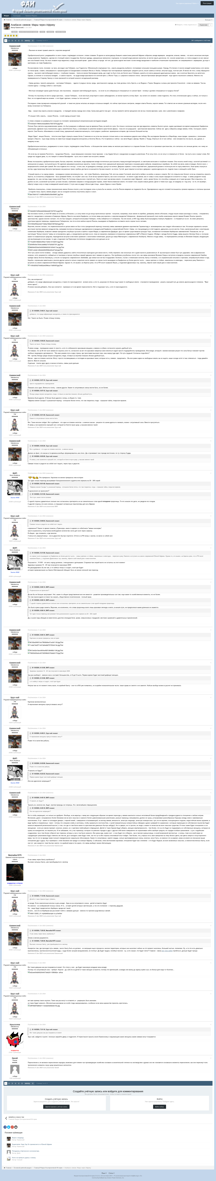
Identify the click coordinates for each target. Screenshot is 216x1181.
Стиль (111, 1173)
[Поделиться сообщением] (210, 46)
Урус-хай (49, 311)
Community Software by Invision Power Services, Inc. (108, 1178)
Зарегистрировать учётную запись (56, 1107)
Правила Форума (31, 16)
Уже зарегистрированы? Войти (187, 3)
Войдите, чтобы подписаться (187, 25)
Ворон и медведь (18, 1138)
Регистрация (207, 3)
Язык (104, 1173)
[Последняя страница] (32, 40)
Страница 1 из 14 (41, 40)
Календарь (17, 16)
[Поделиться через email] (15, 1127)
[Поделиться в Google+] (12, 1127)
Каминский (50, 341)
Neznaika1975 (50, 930)
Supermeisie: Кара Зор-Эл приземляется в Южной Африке (32, 1144)
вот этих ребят (167, 951)
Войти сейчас (159, 1107)
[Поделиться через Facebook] (5, 1127)
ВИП (47, 587)
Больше (208, 20)
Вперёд (27, 40)
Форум (6, 16)
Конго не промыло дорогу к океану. (24, 1157)
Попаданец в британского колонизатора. (25, 1151)
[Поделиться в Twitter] (8, 1127)
